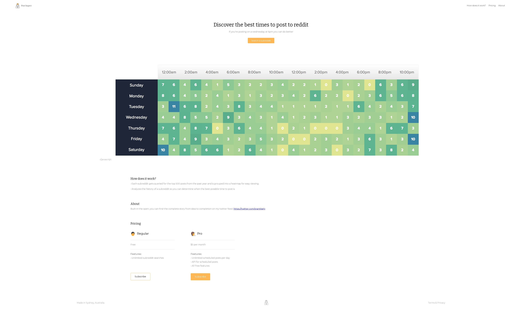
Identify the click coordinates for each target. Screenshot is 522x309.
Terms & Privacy (436, 303)
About (501, 5)
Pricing (492, 5)
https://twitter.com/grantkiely (249, 209)
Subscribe (140, 276)
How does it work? (476, 5)
